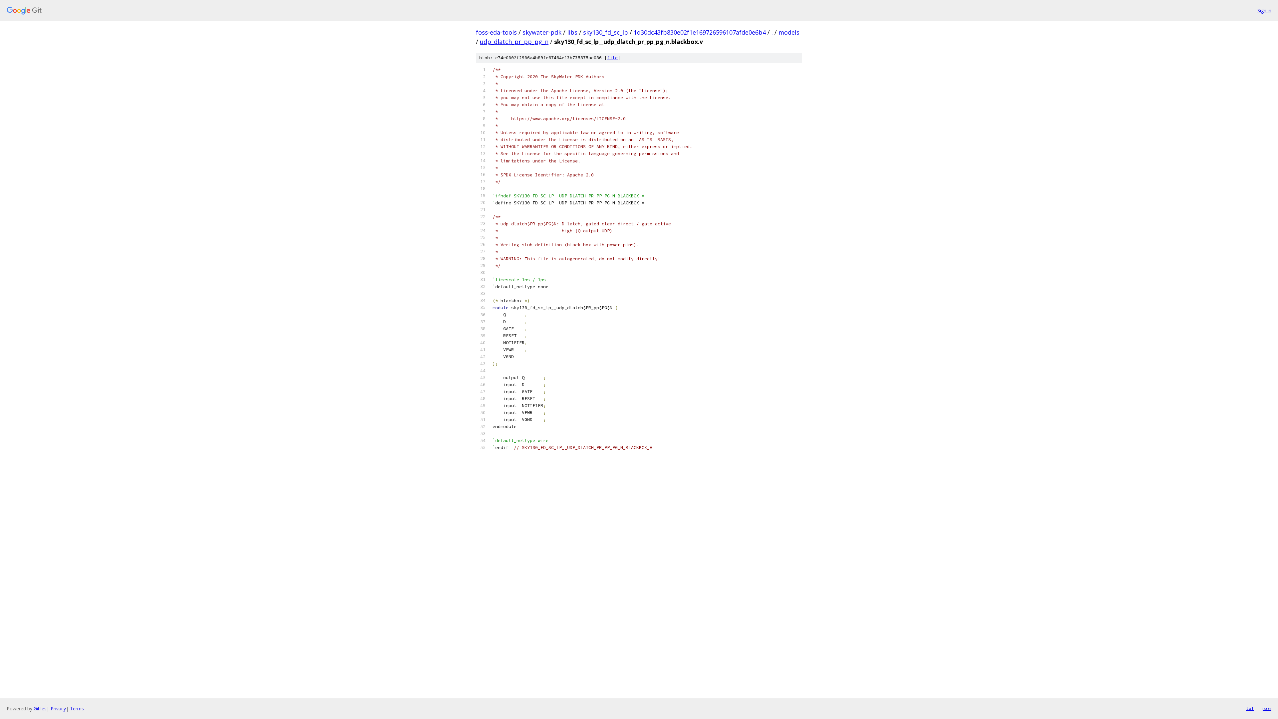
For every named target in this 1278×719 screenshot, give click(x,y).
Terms (77, 708)
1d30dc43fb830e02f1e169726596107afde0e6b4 (700, 32)
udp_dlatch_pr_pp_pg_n (514, 42)
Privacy (58, 708)
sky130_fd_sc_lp (605, 32)
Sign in (1264, 10)
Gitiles (40, 708)
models (788, 32)
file (612, 58)
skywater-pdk (542, 32)
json (1266, 708)
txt (1250, 708)
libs (572, 32)
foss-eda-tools (496, 32)
